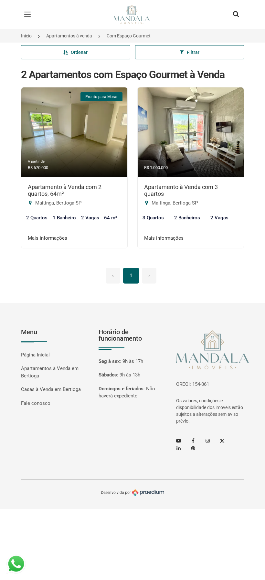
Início (26, 35)
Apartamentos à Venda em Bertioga (50, 372)
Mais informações (47, 238)
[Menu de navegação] (29, 14)
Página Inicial (35, 355)
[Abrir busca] (235, 14)
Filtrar (193, 52)
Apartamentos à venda (69, 35)
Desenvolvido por (116, 492)
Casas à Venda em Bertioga (51, 389)
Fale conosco (35, 403)
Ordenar (79, 52)
